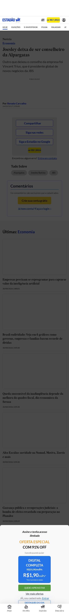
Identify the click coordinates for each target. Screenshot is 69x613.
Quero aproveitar (34, 588)
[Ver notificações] (63, 20)
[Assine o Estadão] (53, 20)
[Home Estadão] (11, 20)
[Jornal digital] (42, 20)
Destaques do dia (34, 602)
